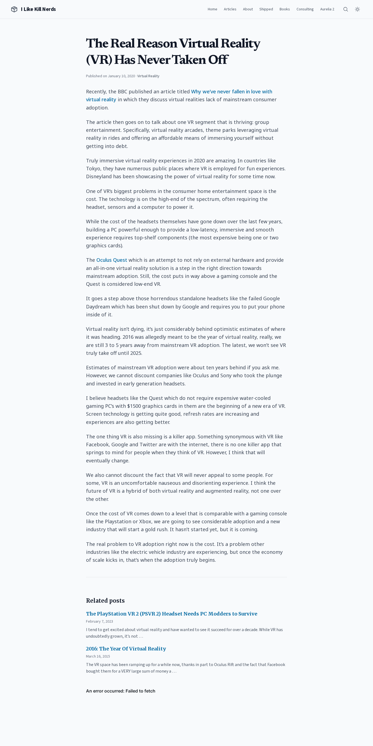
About (248, 9)
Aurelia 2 (327, 9)
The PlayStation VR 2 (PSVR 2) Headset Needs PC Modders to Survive (171, 614)
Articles (230, 9)
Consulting (305, 9)
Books (285, 9)
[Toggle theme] (357, 9)
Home (212, 9)
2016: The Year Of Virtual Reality (126, 649)
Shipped (266, 9)
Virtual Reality (148, 76)
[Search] (346, 9)
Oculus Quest (111, 260)
